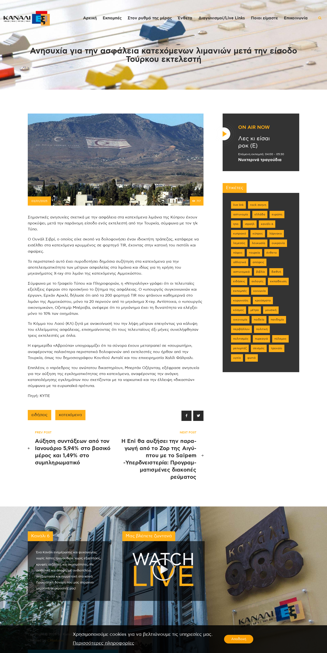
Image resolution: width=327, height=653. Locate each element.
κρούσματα (263, 300)
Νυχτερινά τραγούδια (260, 160)
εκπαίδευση (278, 281)
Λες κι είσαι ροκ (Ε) (254, 142)
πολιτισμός (240, 338)
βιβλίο (260, 271)
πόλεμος (280, 338)
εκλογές (258, 281)
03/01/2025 (39, 201)
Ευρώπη (277, 214)
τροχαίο (276, 348)
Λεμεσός (239, 243)
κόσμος (238, 310)
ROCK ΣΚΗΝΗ (258, 204)
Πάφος (237, 252)
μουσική (270, 310)
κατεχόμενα (70, 415)
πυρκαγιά (261, 338)
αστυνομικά (241, 271)
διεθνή (276, 271)
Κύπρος (258, 233)
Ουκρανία (278, 243)
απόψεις (258, 262)
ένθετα (271, 252)
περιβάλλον (241, 329)
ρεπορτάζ (240, 348)
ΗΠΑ (235, 224)
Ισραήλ (249, 224)
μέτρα (254, 310)
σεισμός (259, 348)
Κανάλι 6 (267, 224)
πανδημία (277, 319)
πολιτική (262, 329)
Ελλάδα (259, 214)
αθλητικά (239, 262)
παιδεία (259, 319)
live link (238, 204)
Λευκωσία (258, 243)
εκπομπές (240, 290)
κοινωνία (259, 290)
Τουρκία (254, 252)
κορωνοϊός (240, 300)
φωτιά (251, 357)
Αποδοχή (238, 639)
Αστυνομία (240, 214)
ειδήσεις (39, 415)
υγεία (237, 357)
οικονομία (240, 319)
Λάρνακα (275, 233)
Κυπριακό (239, 233)
